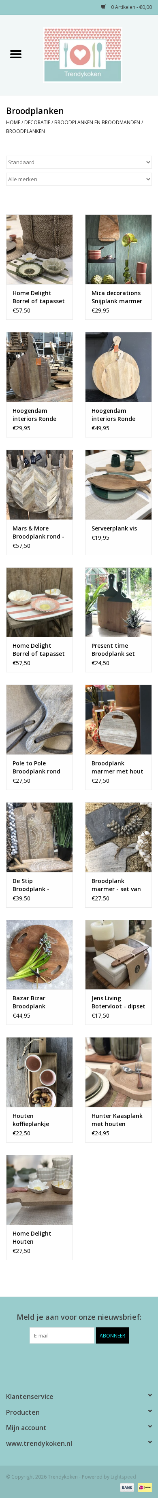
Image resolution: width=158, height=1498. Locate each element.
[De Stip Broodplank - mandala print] (39, 837)
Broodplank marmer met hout (117, 767)
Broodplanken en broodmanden (97, 122)
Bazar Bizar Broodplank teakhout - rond (35, 1002)
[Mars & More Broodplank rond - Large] (39, 485)
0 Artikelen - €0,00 (131, 7)
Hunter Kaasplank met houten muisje (117, 1120)
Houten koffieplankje (31, 1120)
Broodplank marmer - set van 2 (116, 885)
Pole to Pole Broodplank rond (36, 767)
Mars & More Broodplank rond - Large (38, 532)
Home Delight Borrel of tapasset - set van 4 (39, 297)
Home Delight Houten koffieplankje (32, 1238)
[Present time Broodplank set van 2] (118, 602)
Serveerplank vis (114, 528)
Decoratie (37, 122)
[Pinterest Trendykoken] (79, 1360)
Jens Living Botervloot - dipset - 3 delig (118, 1002)
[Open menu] (16, 54)
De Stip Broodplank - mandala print (33, 885)
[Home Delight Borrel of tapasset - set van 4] (39, 249)
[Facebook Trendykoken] (64, 1360)
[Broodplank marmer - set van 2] (118, 837)
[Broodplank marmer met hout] (118, 719)
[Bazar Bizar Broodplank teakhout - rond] (39, 955)
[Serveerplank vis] (118, 485)
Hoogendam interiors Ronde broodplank (34, 415)
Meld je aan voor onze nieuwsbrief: (79, 1317)
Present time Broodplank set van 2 (113, 650)
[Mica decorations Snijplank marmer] (118, 249)
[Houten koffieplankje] (39, 1072)
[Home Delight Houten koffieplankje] (39, 1190)
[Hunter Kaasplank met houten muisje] (118, 1072)
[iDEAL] (143, 1486)
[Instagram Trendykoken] (93, 1360)
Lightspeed (123, 1476)
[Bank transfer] (126, 1486)
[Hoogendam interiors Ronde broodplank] (39, 367)
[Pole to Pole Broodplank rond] (39, 719)
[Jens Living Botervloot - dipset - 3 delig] (118, 955)
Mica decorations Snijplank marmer (117, 297)
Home (13, 122)
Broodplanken (25, 131)
